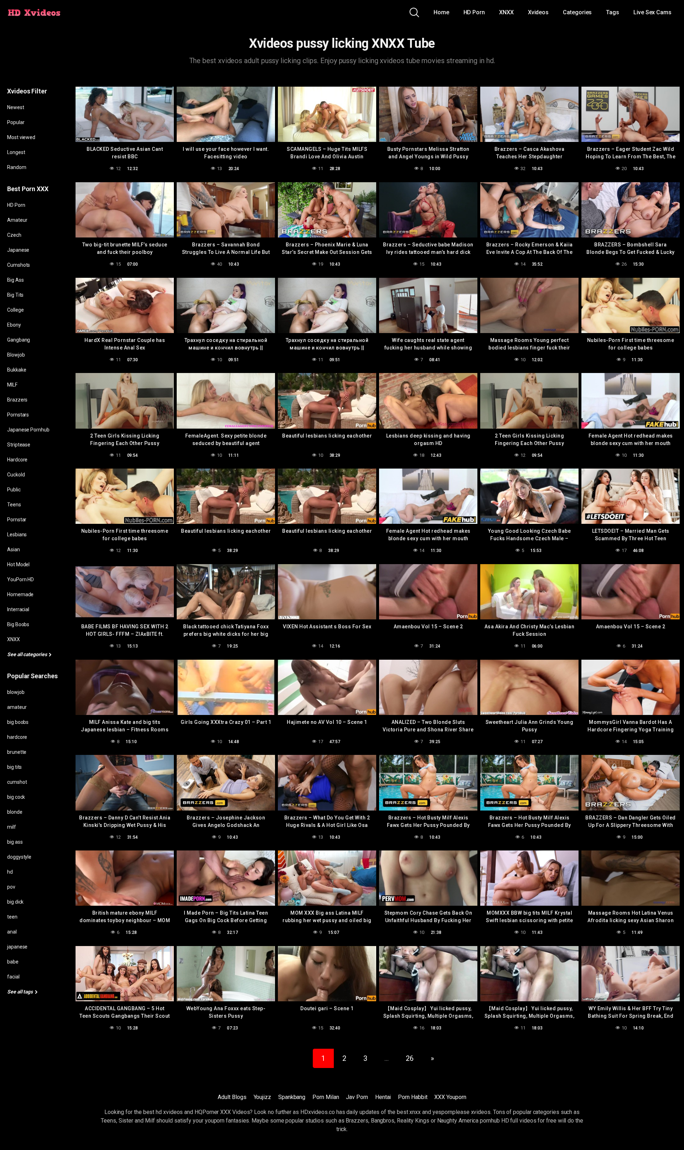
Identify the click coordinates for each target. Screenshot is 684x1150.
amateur (16, 707)
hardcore (17, 737)
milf (11, 827)
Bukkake (16, 370)
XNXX (506, 12)
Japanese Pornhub (28, 430)
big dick (15, 902)
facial (13, 977)
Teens (14, 504)
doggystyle (19, 857)
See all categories (27, 654)
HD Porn (474, 12)
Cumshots (18, 265)
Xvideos (538, 12)
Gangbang (18, 340)
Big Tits (15, 295)
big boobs (17, 722)
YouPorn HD (20, 579)
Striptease (18, 445)
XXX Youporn (450, 1097)
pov (11, 887)
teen (12, 917)
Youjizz (262, 1097)
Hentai (383, 1097)
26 (410, 1058)
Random (16, 167)
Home (441, 12)
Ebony (14, 325)
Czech (14, 235)
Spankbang (291, 1097)
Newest (15, 107)
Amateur (17, 220)
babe (13, 962)
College (15, 310)
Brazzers (17, 400)
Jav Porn (357, 1097)
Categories (577, 12)
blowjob (15, 692)
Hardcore (17, 459)
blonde (14, 812)
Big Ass (15, 280)
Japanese (18, 250)
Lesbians (17, 534)
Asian (13, 549)
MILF (12, 385)
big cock (16, 797)
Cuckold (16, 474)
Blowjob (16, 355)
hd (10, 872)
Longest (16, 152)
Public (14, 489)
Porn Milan (325, 1097)
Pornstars (18, 415)
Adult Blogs (232, 1097)
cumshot (17, 782)
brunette (16, 752)
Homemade (20, 594)
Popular (15, 122)
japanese (17, 947)
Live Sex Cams (652, 12)
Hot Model (18, 564)
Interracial (18, 609)
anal (12, 932)
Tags (612, 12)
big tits (14, 767)
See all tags (20, 992)
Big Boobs (18, 624)
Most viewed (21, 137)
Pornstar (16, 519)
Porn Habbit (412, 1097)
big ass (14, 842)
